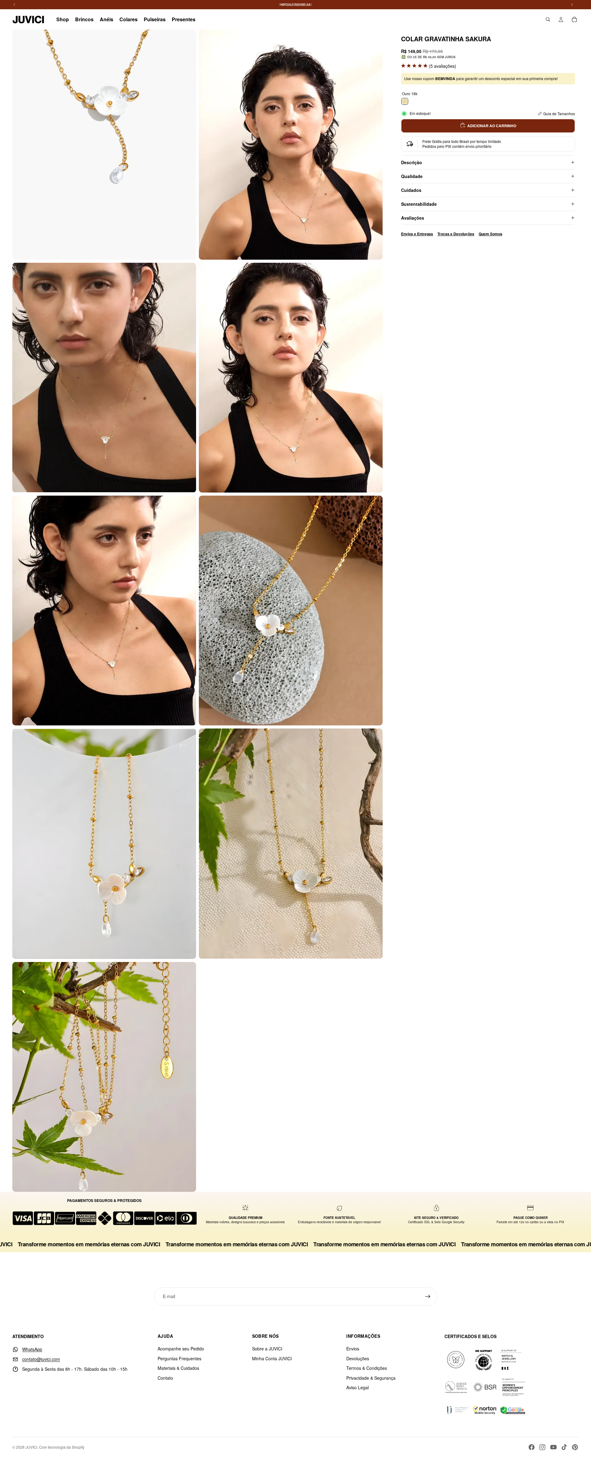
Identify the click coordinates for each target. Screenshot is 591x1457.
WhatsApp (32, 1349)
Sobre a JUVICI (267, 1348)
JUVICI (31, 1447)
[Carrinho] (574, 19)
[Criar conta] (427, 1296)
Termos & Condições (366, 1368)
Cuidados (411, 190)
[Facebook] (531, 1447)
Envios (352, 1348)
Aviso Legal (357, 1387)
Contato (165, 1378)
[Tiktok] (564, 1447)
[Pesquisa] (548, 19)
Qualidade (412, 176)
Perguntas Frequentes (179, 1358)
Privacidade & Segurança (371, 1378)
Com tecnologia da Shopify (61, 1447)
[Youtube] (553, 1447)
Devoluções (357, 1358)
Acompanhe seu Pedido (181, 1348)
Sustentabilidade (419, 204)
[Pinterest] (575, 1447)
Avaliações (412, 218)
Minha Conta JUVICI (272, 1358)
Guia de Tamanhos (559, 114)
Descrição (411, 162)
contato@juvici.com (41, 1359)
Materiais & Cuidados (178, 1368)
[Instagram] (542, 1447)
